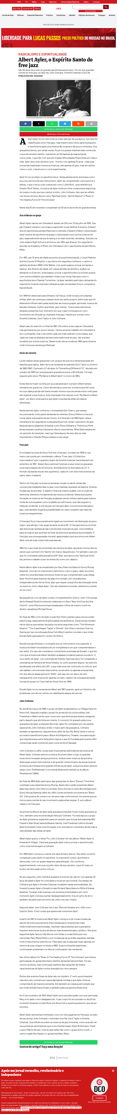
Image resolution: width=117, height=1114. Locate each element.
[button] (113, 1070)
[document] (58, 557)
